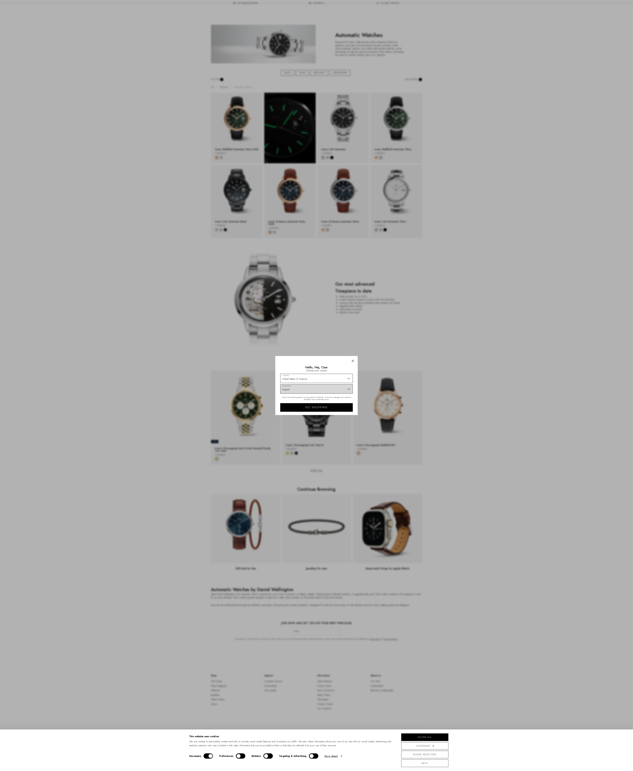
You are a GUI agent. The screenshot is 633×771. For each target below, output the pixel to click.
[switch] (240, 756)
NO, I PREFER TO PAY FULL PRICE (340, 414)
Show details (331, 756)
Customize (423, 745)
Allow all (425, 737)
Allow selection (425, 754)
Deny (425, 763)
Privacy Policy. (349, 428)
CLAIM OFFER (340, 404)
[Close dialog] (374, 339)
